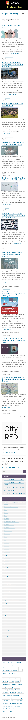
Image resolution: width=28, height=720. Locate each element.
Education (6, 549)
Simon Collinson (6, 700)
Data (5, 540)
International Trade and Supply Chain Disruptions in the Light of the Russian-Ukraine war (13, 215)
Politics (5, 606)
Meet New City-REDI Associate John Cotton (14, 479)
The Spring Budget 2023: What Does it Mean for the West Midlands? (13, 179)
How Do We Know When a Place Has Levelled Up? (12, 104)
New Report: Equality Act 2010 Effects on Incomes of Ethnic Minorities (12, 255)
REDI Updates (7, 612)
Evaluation (6, 561)
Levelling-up (13, 692)
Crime (5, 537)
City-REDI (6, 518)
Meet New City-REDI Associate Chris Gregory (14, 493)
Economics (6, 546)
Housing (6, 576)
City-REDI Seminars (7, 678)
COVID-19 (11, 681)
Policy (5, 603)
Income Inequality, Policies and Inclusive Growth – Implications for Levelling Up (13, 294)
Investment (11, 689)
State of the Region (8, 627)
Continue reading (15, 53)
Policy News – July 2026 (9, 490)
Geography (6, 567)
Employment (7, 552)
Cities (5, 515)
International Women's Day (10, 585)
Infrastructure (7, 582)
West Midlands (7, 642)
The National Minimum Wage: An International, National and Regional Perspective (13, 379)
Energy (5, 555)
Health (5, 573)
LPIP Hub (6, 594)
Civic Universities (8, 530)
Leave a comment (6, 59)
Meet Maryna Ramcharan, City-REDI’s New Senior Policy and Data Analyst (13, 340)
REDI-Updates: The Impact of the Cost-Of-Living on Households (13, 143)
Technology (6, 630)
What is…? (6, 648)
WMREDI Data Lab (8, 654)
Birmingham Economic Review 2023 (10, 670)
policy (4, 695)
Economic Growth (6, 684)
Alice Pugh (7, 172)
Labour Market (7, 588)
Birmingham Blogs (14, 7)
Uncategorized (7, 636)
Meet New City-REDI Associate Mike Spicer (14, 487)
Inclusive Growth (17, 687)
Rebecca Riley (16, 695)
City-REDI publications (9, 527)
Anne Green (18, 662)
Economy (20, 684)
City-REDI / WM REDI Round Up (11, 521)
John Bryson (17, 689)
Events (5, 564)
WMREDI (11, 711)
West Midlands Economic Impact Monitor (13, 645)
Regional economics (14, 698)
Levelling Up (7, 591)
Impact (5, 579)
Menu (23, 13)
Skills (5, 621)
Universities (6, 639)
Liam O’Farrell (20, 692)
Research (6, 618)
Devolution (6, 543)
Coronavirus (7, 534)
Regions (6, 615)
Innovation (5, 689)
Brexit (5, 509)
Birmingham (5, 665)
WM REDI (6, 651)
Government (7, 570)
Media (5, 597)
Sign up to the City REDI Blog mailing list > (12, 467)
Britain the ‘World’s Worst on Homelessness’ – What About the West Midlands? (12, 64)
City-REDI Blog (10, 13)
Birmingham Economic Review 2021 (10, 667)
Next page (24, 417)
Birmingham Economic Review (11, 506)
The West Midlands (19, 700)
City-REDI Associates (9, 524)
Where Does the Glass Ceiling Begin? (11, 26)
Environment (7, 558)
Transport (6, 633)
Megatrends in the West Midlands (11, 600)
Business (6, 512)
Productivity (6, 609)
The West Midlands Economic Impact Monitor (12, 703)
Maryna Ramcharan (9, 57)
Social (5, 624)
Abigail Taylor (7, 410)
